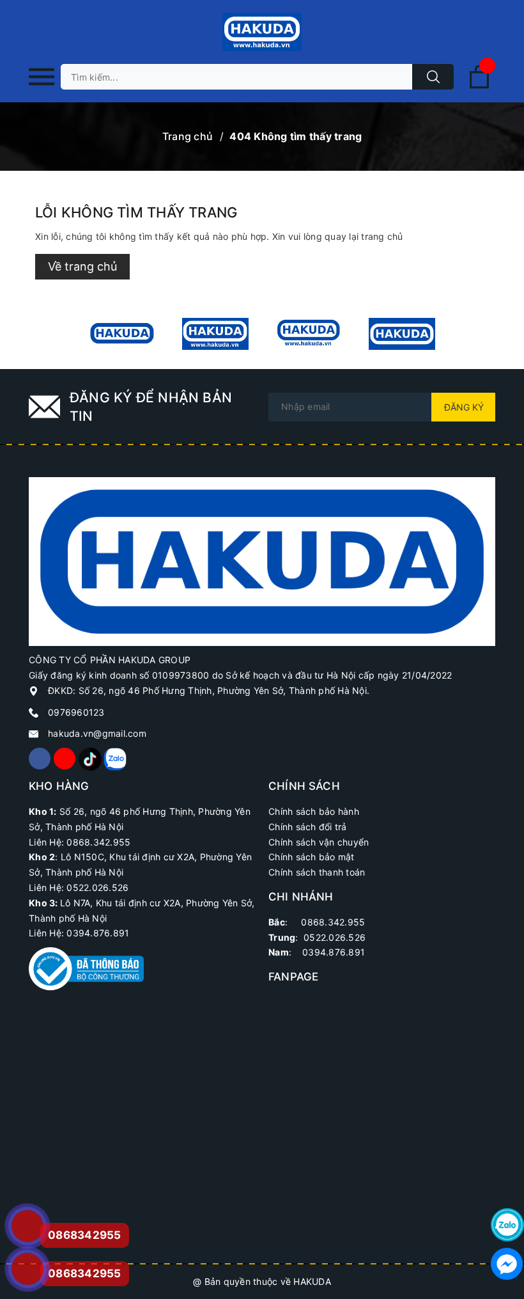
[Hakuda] (262, 560)
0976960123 (76, 712)
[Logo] (262, 32)
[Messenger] (507, 1264)
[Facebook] (39, 758)
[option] (122, 334)
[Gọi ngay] (27, 1226)
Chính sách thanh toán (316, 872)
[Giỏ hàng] (479, 86)
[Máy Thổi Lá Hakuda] (308, 334)
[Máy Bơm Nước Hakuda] (402, 334)
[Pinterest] (89, 758)
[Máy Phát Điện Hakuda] (122, 334)
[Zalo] (114, 758)
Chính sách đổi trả (307, 826)
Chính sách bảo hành (313, 811)
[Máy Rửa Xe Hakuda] (215, 334)
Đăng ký (464, 407)
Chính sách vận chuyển (318, 842)
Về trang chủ (82, 266)
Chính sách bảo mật (311, 856)
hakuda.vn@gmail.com (97, 733)
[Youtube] (64, 758)
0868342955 (84, 1273)
